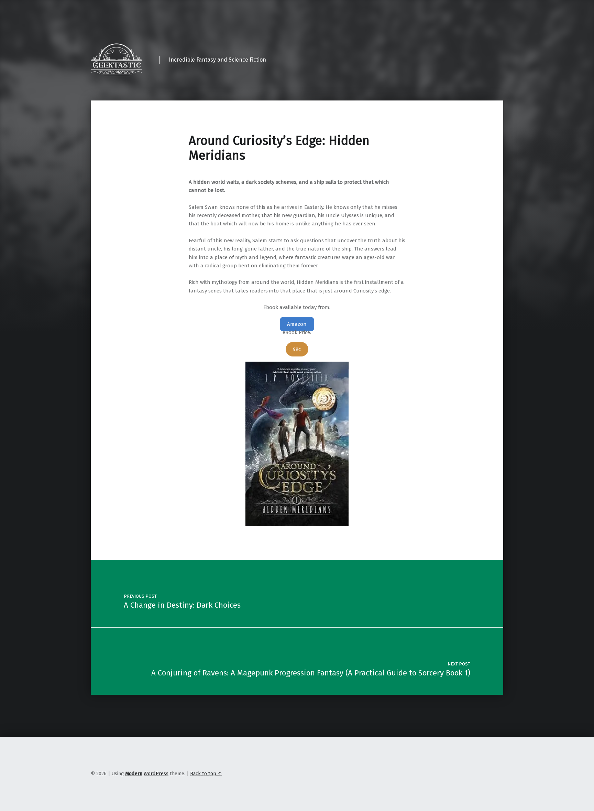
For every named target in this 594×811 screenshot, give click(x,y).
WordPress (156, 773)
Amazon (297, 324)
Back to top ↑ (206, 773)
